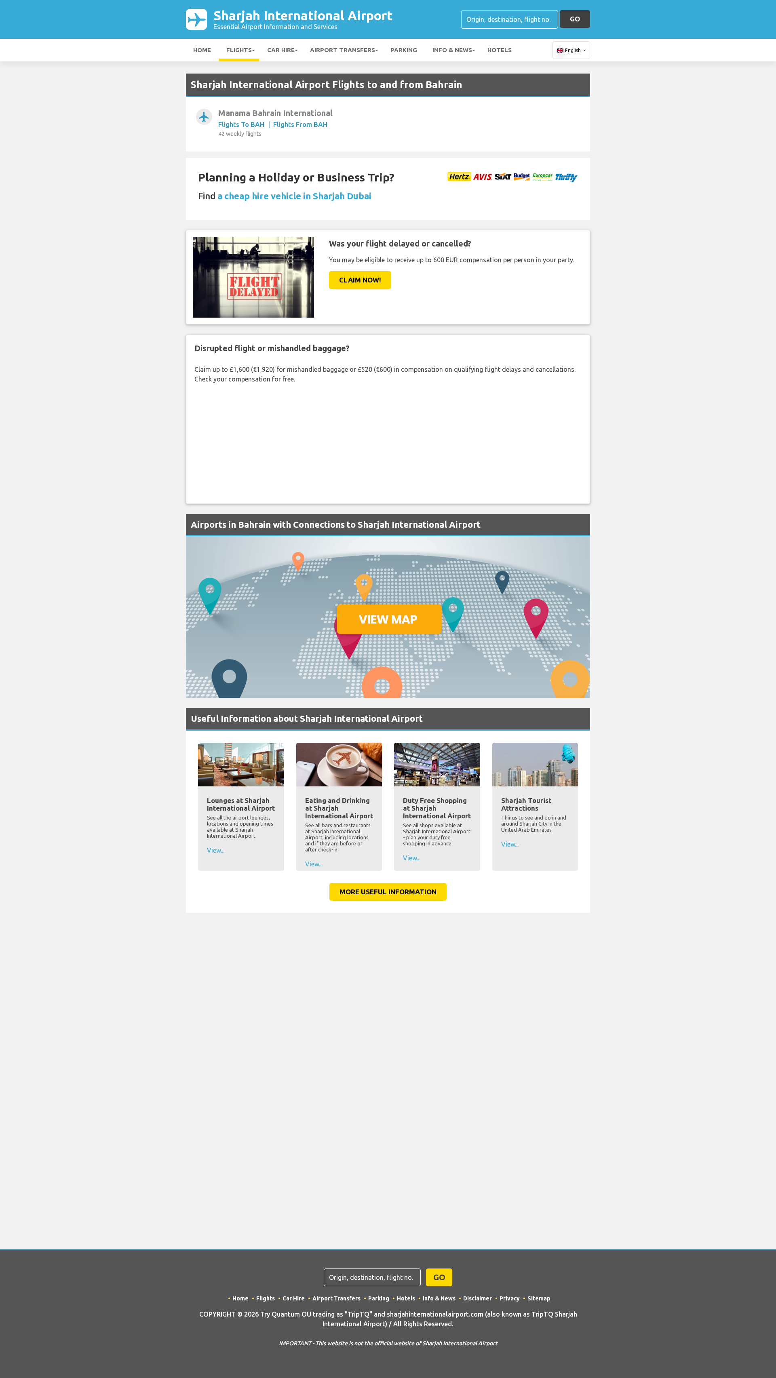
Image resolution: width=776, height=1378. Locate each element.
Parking (403, 49)
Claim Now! (360, 280)
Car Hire (281, 49)
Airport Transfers (342, 49)
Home (202, 49)
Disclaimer (477, 1298)
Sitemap (538, 1298)
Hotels (499, 49)
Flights (239, 49)
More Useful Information (388, 891)
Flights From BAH (300, 124)
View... (215, 850)
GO (575, 19)
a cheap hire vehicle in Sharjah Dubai (294, 196)
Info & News (452, 49)
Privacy (510, 1298)
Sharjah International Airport (302, 19)
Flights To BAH (241, 124)
